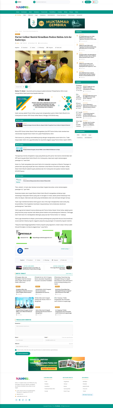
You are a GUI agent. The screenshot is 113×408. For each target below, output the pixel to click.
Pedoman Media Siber (50, 388)
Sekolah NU (79, 15)
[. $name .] (16, 400)
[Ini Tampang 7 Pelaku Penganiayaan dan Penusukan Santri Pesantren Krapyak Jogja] (63, 303)
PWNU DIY (30, 15)
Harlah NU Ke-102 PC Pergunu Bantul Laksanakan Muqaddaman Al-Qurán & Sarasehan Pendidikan (43, 292)
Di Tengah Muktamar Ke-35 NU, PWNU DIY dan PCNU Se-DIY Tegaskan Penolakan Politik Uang (87, 38)
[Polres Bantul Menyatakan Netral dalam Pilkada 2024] (19, 181)
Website (44, 343)
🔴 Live (95, 2)
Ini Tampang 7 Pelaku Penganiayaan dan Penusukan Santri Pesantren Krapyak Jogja (63, 311)
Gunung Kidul (67, 388)
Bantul (20, 31)
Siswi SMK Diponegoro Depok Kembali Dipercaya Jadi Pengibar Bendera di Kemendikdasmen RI (87, 74)
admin (17, 43)
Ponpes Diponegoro (61, 15)
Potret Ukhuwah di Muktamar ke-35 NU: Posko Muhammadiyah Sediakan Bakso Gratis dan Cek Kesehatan (90, 107)
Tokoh (84, 391)
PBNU (24, 15)
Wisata (71, 12)
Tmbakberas (42, 15)
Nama (17, 337)
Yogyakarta (66, 381)
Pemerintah (44, 12)
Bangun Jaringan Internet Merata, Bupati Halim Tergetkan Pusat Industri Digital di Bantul (46, 125)
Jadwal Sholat (86, 386)
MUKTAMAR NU (51, 15)
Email (59, 337)
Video (76, 12)
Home (17, 12)
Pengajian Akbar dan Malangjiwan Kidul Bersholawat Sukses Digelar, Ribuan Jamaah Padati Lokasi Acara (24, 292)
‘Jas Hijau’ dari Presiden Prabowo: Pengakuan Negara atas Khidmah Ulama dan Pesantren (89, 124)
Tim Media (57, 406)
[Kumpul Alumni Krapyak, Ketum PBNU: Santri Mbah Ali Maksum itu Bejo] (19, 149)
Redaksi (46, 384)
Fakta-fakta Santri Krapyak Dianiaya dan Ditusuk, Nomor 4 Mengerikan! (44, 311)
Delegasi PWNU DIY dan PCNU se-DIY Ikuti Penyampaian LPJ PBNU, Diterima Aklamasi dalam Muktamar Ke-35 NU (89, 89)
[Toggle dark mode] (83, 2)
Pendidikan (53, 12)
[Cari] (34, 2)
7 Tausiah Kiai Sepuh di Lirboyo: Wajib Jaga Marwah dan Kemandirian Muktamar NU (89, 115)
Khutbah (85, 384)
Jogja (36, 15)
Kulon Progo (67, 391)
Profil (46, 381)
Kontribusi (47, 386)
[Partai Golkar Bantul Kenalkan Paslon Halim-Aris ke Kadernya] (44, 67)
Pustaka (60, 12)
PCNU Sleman (71, 15)
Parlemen (36, 12)
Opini (30, 12)
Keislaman (24, 12)
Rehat (65, 12)
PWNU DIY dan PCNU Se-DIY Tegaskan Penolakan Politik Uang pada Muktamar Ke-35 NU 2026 (87, 47)
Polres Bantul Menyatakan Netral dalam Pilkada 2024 (36, 181)
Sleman (65, 384)
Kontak (46, 391)
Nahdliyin (81, 34)
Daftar (88, 2)
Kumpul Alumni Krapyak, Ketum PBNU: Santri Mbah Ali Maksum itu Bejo (41, 149)
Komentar (18, 323)
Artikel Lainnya (65, 248)
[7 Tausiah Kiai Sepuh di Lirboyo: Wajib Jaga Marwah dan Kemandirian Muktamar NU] (79, 114)
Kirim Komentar (23, 353)
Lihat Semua (68, 273)
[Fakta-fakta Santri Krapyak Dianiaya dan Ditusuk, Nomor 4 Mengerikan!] (44, 303)
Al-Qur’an (85, 388)
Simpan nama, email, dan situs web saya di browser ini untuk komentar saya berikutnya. (37, 350)
